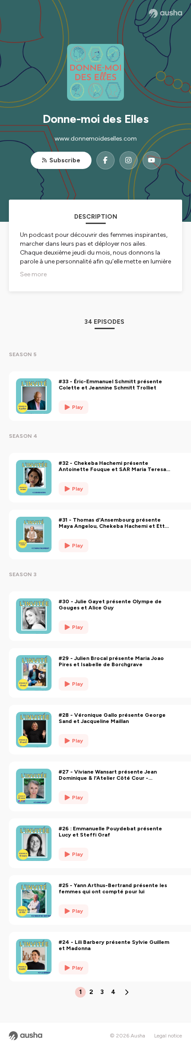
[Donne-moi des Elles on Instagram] (128, 160)
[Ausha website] (165, 13)
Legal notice (168, 1036)
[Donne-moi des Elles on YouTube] (152, 160)
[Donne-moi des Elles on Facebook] (105, 160)
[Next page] (126, 992)
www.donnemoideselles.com (96, 138)
